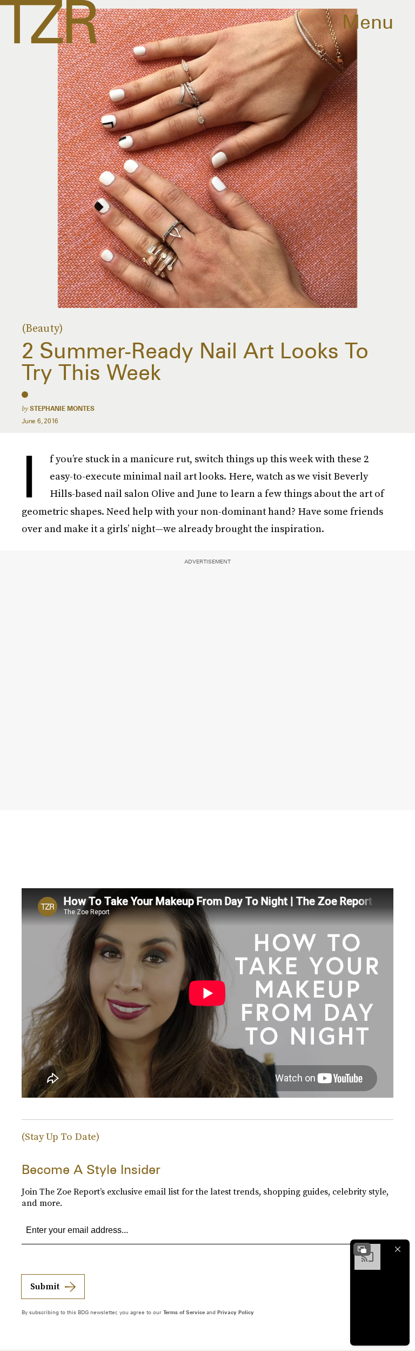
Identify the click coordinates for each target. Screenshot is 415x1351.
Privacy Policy (235, 1312)
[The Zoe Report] (48, 21)
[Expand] (362, 1249)
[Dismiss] (397, 1249)
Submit (44, 1286)
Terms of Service (184, 1312)
